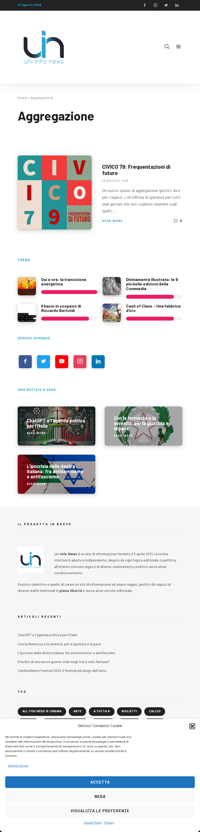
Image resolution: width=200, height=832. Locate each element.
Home (22, 98)
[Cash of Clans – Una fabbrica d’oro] (112, 313)
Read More (112, 221)
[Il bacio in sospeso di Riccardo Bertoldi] (27, 313)
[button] (192, 726)
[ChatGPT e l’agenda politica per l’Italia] (56, 426)
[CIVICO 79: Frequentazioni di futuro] (55, 192)
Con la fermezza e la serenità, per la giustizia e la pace (59, 644)
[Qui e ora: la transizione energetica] (27, 286)
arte (77, 711)
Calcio (154, 711)
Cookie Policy (93, 822)
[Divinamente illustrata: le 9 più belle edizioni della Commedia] (112, 286)
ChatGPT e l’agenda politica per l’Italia (47, 635)
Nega (100, 796)
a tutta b (101, 711)
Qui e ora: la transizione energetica (63, 281)
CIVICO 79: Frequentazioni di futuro (136, 169)
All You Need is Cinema (41, 711)
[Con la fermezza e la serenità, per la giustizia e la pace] (143, 426)
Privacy (109, 822)
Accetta (100, 782)
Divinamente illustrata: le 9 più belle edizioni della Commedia (152, 284)
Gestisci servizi (18, 765)
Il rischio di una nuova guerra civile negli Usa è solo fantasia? (64, 662)
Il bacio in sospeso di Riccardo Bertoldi (61, 308)
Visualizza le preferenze (100, 810)
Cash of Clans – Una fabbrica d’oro (153, 308)
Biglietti (129, 711)
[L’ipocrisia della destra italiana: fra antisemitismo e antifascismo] (56, 474)
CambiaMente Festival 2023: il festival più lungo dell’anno (62, 671)
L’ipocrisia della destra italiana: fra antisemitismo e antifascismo (66, 653)
